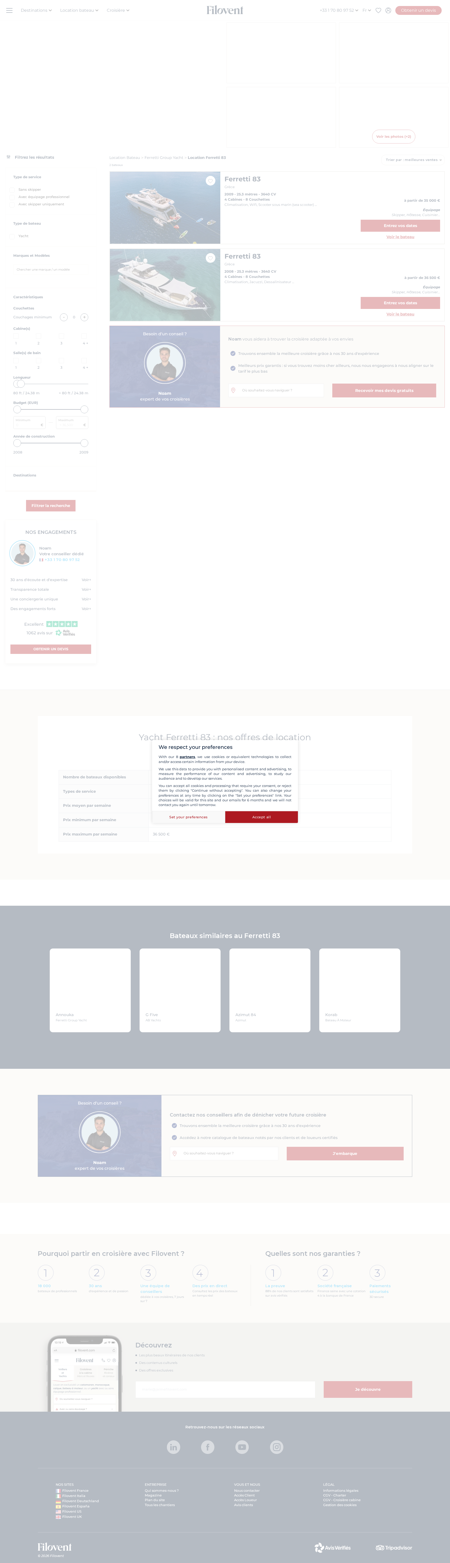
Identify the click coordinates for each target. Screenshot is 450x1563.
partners (187, 757)
